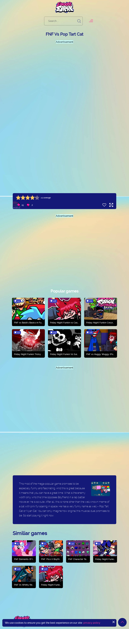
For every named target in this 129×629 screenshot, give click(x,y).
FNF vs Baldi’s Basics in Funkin (28, 322)
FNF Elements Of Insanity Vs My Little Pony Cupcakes (24, 559)
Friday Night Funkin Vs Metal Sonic (105, 559)
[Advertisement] (64, 75)
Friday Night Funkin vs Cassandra (64, 322)
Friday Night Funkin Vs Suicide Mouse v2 (64, 354)
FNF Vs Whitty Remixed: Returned (24, 585)
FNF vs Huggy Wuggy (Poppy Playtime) (100, 354)
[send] (79, 21)
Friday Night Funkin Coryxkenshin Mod (100, 322)
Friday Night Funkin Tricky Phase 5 (28, 354)
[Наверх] (122, 622)
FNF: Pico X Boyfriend (51, 559)
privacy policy (91, 622)
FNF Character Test (78, 559)
